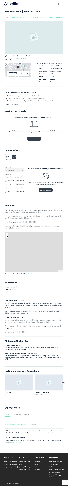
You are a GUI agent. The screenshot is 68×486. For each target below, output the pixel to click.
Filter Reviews (8, 167)
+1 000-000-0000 (20, 59)
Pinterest (37, 470)
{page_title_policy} (10, 462)
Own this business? (12, 104)
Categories (17, 414)
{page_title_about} (25, 462)
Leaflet (61, 271)
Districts (27, 414)
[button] (7, 234)
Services (7, 414)
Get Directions (29, 274)
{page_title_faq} (24, 467)
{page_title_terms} (10, 464)
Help (20, 464)
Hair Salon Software (55, 462)
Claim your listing (15, 442)
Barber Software (54, 472)
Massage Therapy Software (55, 476)
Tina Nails (8, 392)
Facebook (37, 462)
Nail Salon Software (55, 467)
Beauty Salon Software (56, 470)
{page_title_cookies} (10, 467)
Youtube (36, 467)
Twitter (36, 464)
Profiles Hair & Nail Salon (44, 392)
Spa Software (53, 464)
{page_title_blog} (25, 470)
